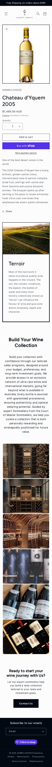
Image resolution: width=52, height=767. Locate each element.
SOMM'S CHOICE (24, 753)
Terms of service (19, 761)
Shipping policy (36, 761)
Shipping (5, 115)
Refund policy (23, 757)
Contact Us (26, 703)
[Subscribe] (42, 731)
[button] (6, 14)
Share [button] (9, 211)
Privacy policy (38, 757)
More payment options (26, 153)
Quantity (6, 120)
